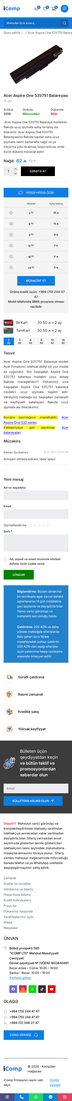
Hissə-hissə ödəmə (17, 894)
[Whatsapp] (32, 989)
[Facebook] (13, 989)
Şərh (8, 531)
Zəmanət (10, 878)
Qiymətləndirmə (15, 525)
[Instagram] (23, 989)
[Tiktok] (42, 989)
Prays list (10, 906)
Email (7, 506)
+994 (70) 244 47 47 (24, 1011)
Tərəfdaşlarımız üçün (19, 917)
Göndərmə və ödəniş (18, 889)
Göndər (18, 575)
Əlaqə (8, 922)
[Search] (64, 23)
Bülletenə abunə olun (30, 801)
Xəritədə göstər (20, 978)
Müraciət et (36, 281)
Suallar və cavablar (17, 884)
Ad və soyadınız (15, 487)
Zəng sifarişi (20, 1035)
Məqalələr (11, 928)
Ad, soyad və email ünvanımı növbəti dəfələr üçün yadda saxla (34, 561)
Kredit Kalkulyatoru (17, 900)
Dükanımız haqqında (18, 911)
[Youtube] (51, 989)
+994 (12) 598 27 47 (24, 1023)
